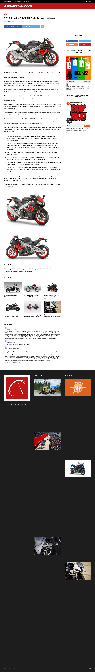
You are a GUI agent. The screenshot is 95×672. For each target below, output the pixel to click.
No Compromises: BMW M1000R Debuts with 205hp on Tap (12, 315)
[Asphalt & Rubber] (18, 6)
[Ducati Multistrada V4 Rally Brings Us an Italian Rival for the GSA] (32, 307)
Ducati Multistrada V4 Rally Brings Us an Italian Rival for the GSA (32, 315)
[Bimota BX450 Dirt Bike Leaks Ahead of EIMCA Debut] (32, 287)
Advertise (60, 6)
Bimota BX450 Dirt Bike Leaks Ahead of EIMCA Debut (31, 296)
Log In (75, 6)
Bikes (6, 14)
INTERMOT (40, 72)
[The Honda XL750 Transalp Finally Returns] (13, 287)
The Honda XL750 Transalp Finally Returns (21, 1)
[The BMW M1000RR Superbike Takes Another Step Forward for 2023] (52, 287)
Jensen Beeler (8, 21)
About (38, 6)
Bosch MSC (45, 176)
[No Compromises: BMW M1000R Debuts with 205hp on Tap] (13, 307)
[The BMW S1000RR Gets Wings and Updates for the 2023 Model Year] (52, 307)
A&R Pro (45, 6)
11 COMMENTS (21, 21)
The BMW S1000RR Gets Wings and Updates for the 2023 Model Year (52, 316)
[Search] (90, 6)
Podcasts (52, 6)
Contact (68, 6)
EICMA (49, 269)
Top (90, 668)
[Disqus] (32, 345)
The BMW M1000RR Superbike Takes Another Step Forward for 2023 (52, 297)
